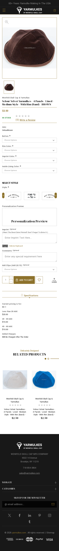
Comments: (10, 250)
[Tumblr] (29, 521)
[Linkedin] (29, 515)
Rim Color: (7, 146)
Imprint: (9, 229)
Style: (5, 187)
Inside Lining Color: (11, 166)
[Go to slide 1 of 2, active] (45, 359)
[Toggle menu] (4, 10)
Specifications (31, 295)
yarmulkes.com (19, 532)
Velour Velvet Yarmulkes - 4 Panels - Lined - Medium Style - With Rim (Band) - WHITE (15, 412)
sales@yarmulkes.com (29, 473)
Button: (6, 136)
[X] (9, 515)
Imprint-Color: (9, 156)
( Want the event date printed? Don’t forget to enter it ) (25, 232)
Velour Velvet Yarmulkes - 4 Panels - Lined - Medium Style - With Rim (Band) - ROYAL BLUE (44, 412)
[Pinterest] (39, 515)
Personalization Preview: (13, 206)
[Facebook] (19, 515)
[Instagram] (49, 515)
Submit (53, 504)
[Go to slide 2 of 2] (48, 359)
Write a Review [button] (27, 120)
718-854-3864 (29, 467)
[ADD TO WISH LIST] (39, 280)
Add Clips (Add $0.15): (15, 265)
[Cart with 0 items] (55, 10)
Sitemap (50, 532)
